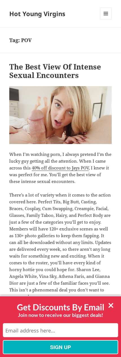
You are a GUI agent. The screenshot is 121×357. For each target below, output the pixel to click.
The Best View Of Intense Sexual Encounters (55, 71)
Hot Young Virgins (37, 13)
